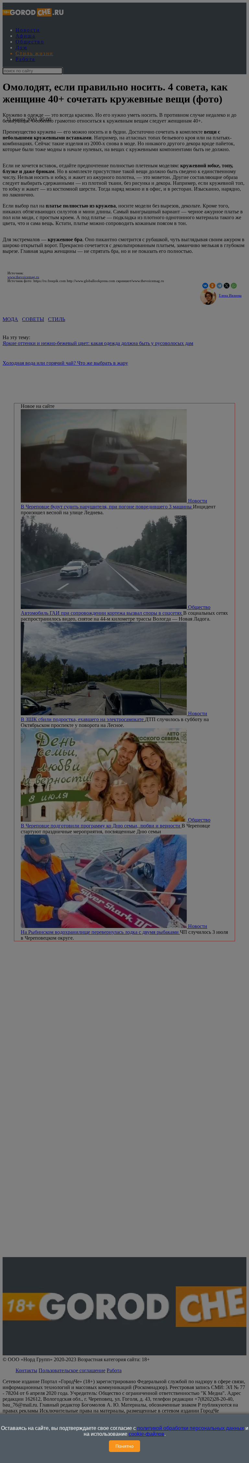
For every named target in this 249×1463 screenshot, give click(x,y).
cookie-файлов (146, 1434)
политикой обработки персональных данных (190, 1428)
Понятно (124, 1446)
